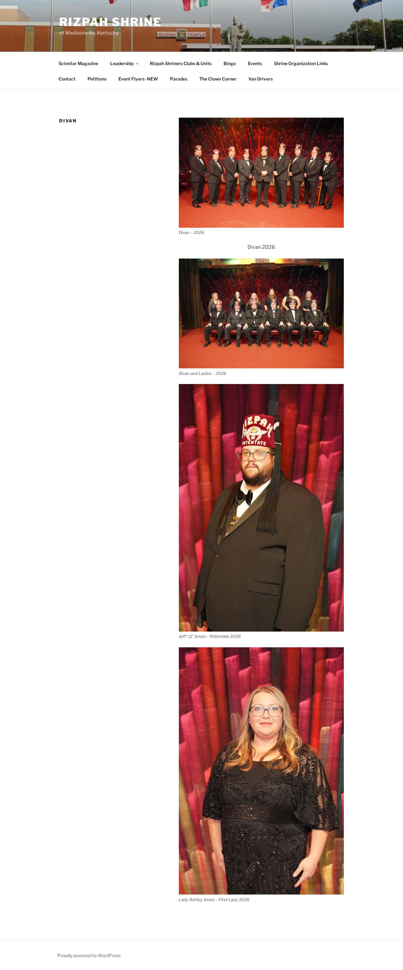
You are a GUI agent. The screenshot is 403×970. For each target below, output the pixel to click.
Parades (178, 78)
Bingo (230, 63)
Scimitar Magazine (78, 63)
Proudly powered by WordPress (89, 955)
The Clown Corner (217, 78)
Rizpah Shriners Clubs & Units (181, 63)
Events (255, 63)
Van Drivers (260, 78)
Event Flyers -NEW (138, 78)
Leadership (121, 63)
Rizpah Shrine (110, 22)
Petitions (97, 78)
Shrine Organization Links (301, 63)
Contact (67, 78)
